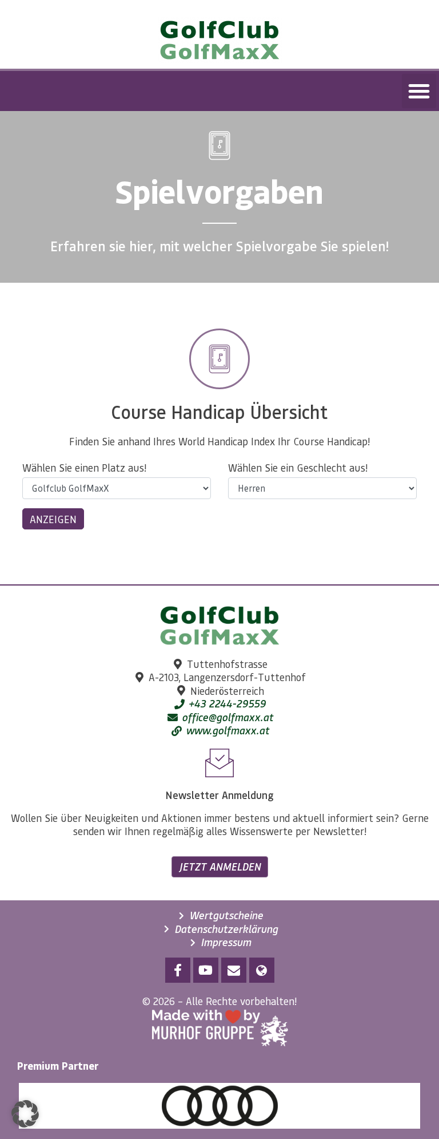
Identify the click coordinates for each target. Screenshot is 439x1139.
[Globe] (261, 970)
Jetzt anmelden (220, 866)
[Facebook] (177, 970)
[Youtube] (205, 970)
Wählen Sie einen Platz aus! (84, 467)
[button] (419, 91)
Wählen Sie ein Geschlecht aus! (298, 467)
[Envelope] (233, 970)
